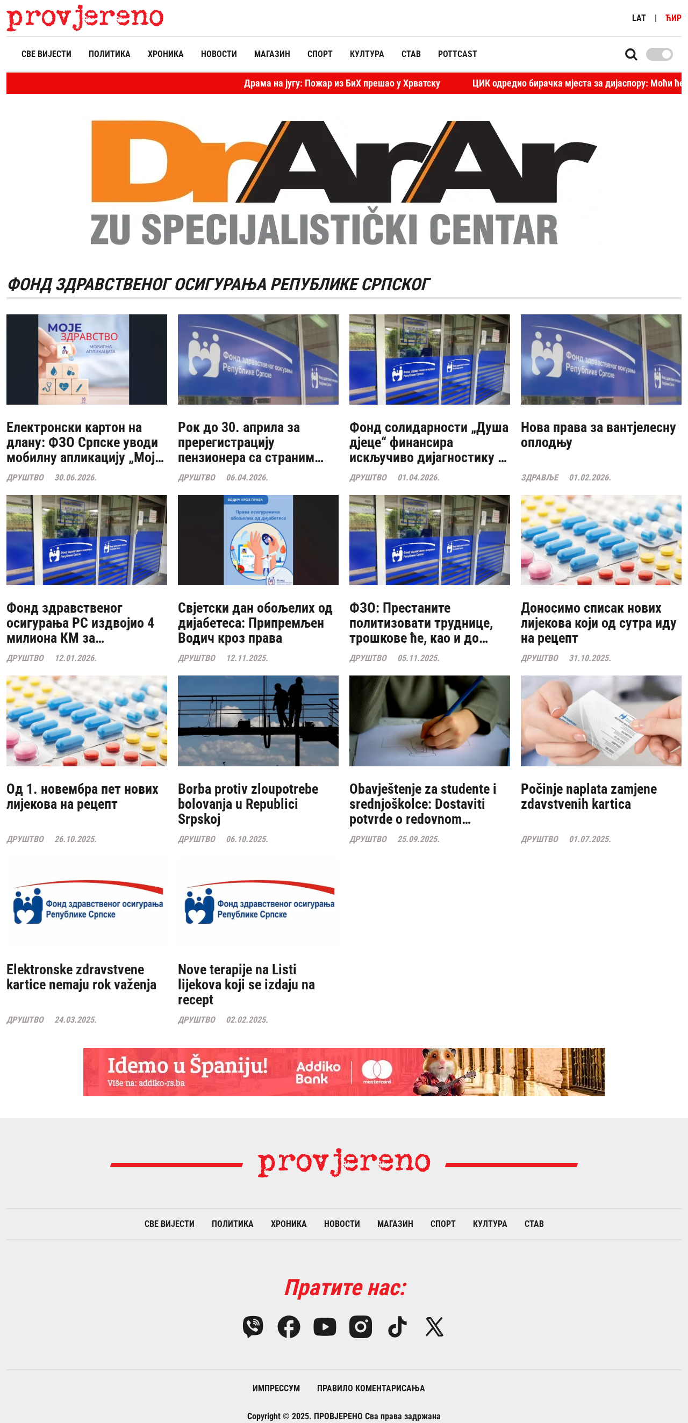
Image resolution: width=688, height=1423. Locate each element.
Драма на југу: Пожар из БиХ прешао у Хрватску (290, 83)
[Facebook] (288, 1327)
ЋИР (673, 18)
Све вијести (46, 54)
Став (411, 54)
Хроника (166, 54)
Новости (219, 54)
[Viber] (252, 1327)
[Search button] (631, 54)
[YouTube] (324, 1327)
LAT (639, 18)
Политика (110, 54)
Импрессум (276, 1388)
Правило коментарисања (371, 1388)
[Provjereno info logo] (85, 18)
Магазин (272, 54)
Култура (367, 54)
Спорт (320, 54)
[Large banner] (344, 1072)
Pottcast (457, 54)
